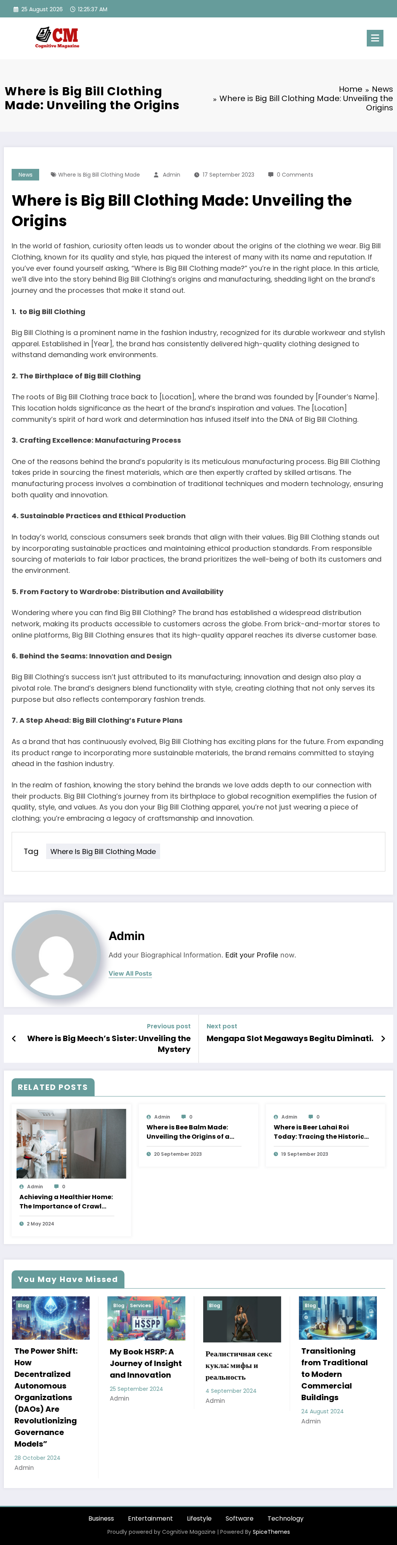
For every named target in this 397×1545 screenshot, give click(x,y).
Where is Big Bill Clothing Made (99, 175)
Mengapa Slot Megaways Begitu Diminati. (290, 1038)
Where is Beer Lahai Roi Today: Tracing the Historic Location (319, 1132)
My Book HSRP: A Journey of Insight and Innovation (53, 1363)
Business (101, 1472)
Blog (26, 1305)
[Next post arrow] (383, 1039)
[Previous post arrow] (14, 1039)
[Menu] (375, 38)
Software (240, 1472)
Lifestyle (199, 1472)
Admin (171, 175)
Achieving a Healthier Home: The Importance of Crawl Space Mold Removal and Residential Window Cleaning (66, 1202)
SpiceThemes (271, 1485)
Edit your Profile (251, 955)
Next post (222, 1026)
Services (47, 1305)
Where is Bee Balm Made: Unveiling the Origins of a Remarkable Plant (188, 1132)
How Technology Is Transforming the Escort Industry (337, 1371)
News (26, 175)
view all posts (130, 973)
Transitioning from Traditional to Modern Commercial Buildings (241, 1374)
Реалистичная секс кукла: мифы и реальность (145, 1365)
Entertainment (150, 1472)
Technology (286, 1472)
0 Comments (295, 175)
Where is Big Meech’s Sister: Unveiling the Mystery (109, 1044)
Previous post (169, 1026)
